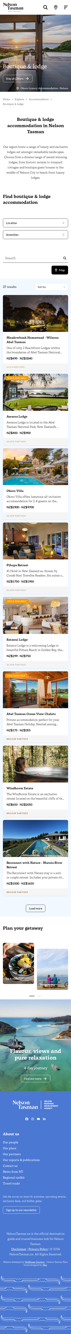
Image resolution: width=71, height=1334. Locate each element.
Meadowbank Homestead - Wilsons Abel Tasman (33, 340)
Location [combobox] (11, 223)
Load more (35, 908)
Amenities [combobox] (12, 234)
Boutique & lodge (13, 104)
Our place (9, 1148)
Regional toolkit (14, 1177)
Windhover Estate (20, 788)
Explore (19, 99)
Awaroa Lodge (17, 416)
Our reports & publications (21, 1160)
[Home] (11, 7)
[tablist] (60, 270)
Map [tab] (62, 270)
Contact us (10, 1166)
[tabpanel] (35, 597)
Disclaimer (18, 1249)
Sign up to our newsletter (21, 1210)
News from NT (13, 1171)
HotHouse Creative (35, 1262)
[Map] (56, 7)
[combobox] (51, 287)
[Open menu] (66, 7)
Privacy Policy (38, 1249)
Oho (45, 1265)
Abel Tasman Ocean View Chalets (31, 714)
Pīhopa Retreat (17, 565)
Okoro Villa (15, 491)
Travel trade (11, 1183)
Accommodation (39, 99)
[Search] (45, 7)
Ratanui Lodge (17, 639)
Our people (10, 1142)
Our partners (12, 1154)
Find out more (32, 1078)
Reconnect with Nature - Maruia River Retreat (34, 865)
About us (11, 1134)
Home (6, 99)
